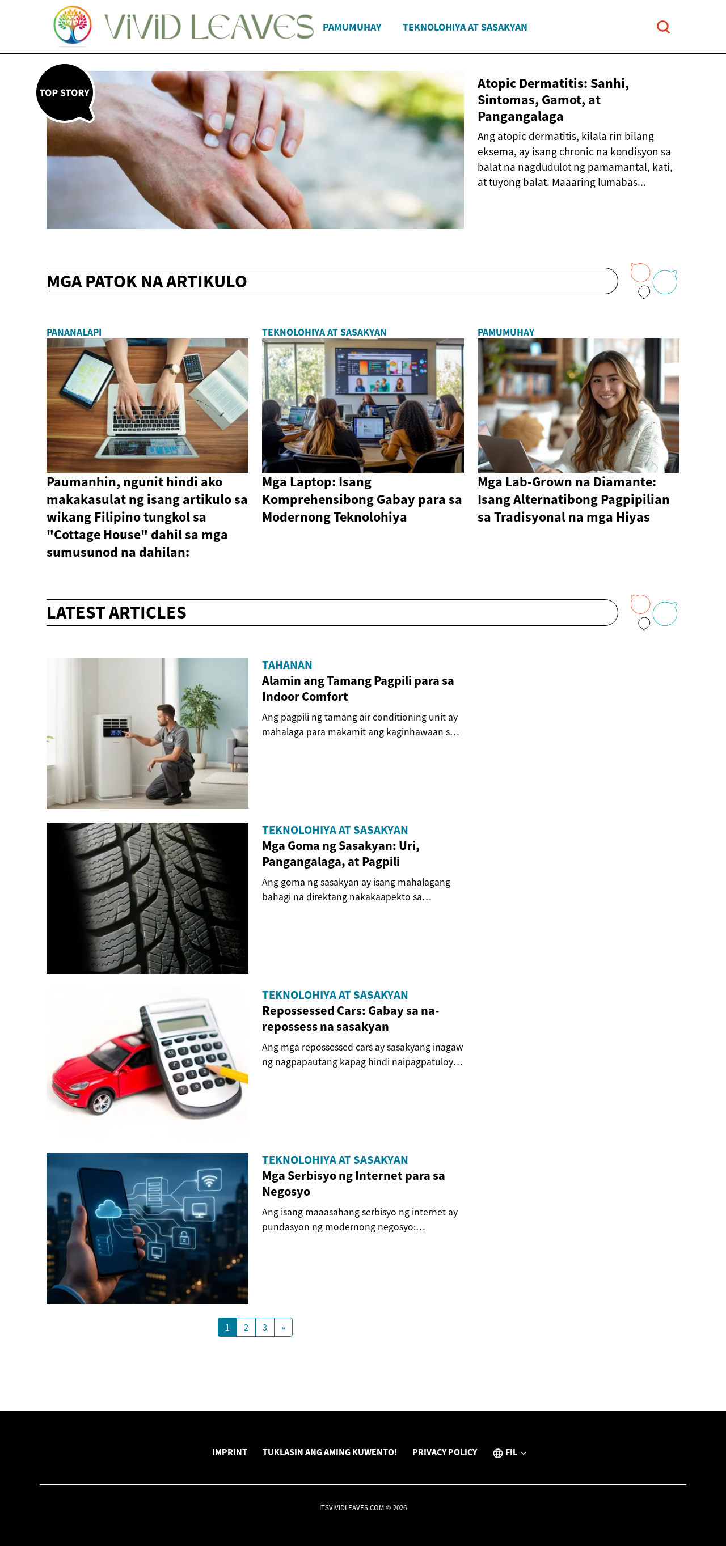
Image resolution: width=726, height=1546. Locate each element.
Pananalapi (74, 332)
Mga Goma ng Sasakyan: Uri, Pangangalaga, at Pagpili (341, 853)
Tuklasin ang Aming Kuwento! (330, 1452)
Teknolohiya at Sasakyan (465, 26)
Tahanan (287, 665)
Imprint (229, 1452)
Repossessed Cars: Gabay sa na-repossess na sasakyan (350, 1018)
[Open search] (663, 27)
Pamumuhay (352, 26)
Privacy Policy (444, 1452)
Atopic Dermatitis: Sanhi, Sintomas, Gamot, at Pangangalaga (553, 99)
